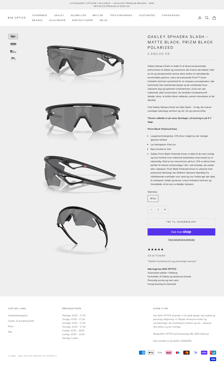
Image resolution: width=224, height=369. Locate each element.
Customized (147, 15)
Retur (10, 326)
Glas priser (57, 20)
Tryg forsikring (121, 15)
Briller (98, 15)
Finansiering (171, 15)
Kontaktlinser (82, 20)
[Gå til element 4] (13, 59)
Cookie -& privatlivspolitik (21, 320)
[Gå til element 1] (13, 36)
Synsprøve (39, 15)
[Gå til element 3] (13, 51)
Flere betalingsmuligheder (181, 239)
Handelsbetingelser (18, 315)
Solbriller (78, 15)
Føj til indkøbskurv (181, 221)
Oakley (59, 15)
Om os (104, 20)
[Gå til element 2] (13, 44)
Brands (37, 20)
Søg (10, 331)
